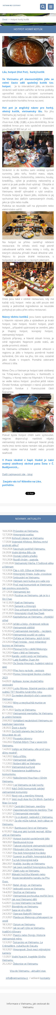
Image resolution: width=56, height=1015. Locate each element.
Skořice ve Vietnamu (24, 892)
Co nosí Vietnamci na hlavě (27, 903)
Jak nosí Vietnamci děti (24, 899)
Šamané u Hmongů (25, 606)
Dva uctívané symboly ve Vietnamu (33, 609)
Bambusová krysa (23, 842)
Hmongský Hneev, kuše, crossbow (32, 574)
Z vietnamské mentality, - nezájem (32, 631)
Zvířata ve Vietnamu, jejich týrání (31, 638)
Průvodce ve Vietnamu (26, 531)
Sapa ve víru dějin (21, 910)
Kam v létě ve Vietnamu (26, 652)
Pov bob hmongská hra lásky (29, 853)
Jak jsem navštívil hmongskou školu (33, 867)
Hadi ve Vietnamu (24, 602)
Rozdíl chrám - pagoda (26, 559)
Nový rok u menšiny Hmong (28, 795)
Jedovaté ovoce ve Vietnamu (29, 888)
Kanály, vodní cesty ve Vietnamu (30, 656)
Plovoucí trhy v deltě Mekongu (30, 649)
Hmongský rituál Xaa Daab (29, 613)
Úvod (4, 19)
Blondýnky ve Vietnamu (25, 906)
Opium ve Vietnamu (24, 924)
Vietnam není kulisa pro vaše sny (31, 581)
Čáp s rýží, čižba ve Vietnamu (29, 570)
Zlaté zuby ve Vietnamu (26, 870)
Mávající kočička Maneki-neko (28, 874)
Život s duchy (19, 727)
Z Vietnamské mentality (26, 813)
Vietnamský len (21, 591)
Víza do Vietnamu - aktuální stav (28, 971)
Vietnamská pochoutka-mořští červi (33, 895)
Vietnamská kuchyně (23, 767)
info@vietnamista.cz (17, 978)
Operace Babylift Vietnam (27, 913)
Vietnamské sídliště (24, 627)
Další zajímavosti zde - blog (17, 474)
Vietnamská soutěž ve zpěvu (29, 634)
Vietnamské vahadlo (24, 760)
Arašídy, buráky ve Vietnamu (29, 863)
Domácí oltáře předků (25, 556)
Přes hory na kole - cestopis (28, 670)
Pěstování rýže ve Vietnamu (28, 849)
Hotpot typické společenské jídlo (31, 838)
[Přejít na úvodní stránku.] (11, 5)
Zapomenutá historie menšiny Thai (33, 810)
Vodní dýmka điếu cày (24, 552)
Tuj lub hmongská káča (25, 860)
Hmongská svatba (23, 534)
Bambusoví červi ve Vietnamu (30, 827)
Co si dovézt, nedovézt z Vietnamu (33, 817)
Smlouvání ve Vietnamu (26, 577)
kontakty (45, 978)
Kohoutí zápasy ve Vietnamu (28, 538)
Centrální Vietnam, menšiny (29, 806)
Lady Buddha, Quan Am (26, 659)
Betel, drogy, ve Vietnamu (27, 885)
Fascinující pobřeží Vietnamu (29, 548)
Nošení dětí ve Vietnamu (26, 763)
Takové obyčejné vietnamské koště (33, 845)
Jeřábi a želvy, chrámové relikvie (31, 624)
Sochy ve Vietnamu (25, 709)
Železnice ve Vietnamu (25, 963)
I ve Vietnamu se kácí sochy (28, 785)
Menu (51, 7)
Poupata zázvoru (22, 738)
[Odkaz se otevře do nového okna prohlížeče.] (28, 51)
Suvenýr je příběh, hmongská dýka (32, 856)
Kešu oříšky (20, 756)
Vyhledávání (43, 7)
